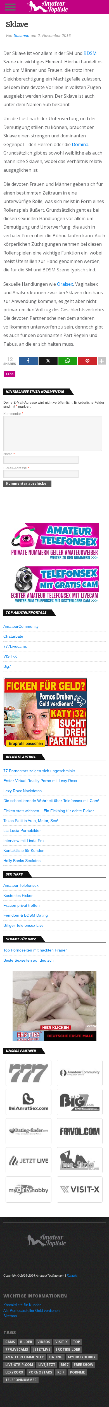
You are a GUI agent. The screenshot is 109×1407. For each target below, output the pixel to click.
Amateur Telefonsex (21, 885)
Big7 (7, 666)
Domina (80, 144)
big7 (64, 1364)
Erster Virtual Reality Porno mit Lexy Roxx (40, 780)
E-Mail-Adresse (16, 468)
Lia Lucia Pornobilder (22, 830)
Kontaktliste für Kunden (23, 850)
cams (10, 1341)
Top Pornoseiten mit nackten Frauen (35, 950)
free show (83, 1364)
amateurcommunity (24, 1357)
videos (43, 1341)
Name (9, 454)
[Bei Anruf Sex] (28, 1113)
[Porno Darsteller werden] (45, 745)
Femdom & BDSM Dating (25, 915)
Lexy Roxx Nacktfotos (22, 791)
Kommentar (13, 414)
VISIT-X (10, 656)
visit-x (61, 1341)
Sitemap (10, 1316)
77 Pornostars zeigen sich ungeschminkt (39, 771)
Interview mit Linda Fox (23, 840)
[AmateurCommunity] (80, 1084)
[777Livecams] (28, 1084)
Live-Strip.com (19, 1364)
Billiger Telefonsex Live (23, 925)
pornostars (40, 1372)
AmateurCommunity (21, 626)
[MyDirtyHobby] (28, 1201)
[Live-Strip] (80, 1172)
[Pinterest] (87, 361)
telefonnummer (21, 1379)
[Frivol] (80, 1143)
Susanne (21, 35)
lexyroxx (14, 1372)
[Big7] (80, 1113)
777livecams (16, 1349)
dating (56, 1357)
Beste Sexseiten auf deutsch (28, 960)
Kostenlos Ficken (18, 895)
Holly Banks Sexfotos (22, 860)
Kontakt (72, 1275)
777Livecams (15, 646)
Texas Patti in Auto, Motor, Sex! (30, 820)
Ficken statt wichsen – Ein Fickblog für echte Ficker (48, 811)
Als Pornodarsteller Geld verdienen (31, 1310)
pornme (77, 1372)
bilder (26, 1341)
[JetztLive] (28, 1172)
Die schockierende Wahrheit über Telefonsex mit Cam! (51, 800)
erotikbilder (68, 1349)
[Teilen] (28, 361)
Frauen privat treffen (21, 905)
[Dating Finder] (28, 1143)
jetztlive (41, 1349)
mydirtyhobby (82, 1357)
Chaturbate (13, 636)
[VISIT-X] (80, 1201)
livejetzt (46, 1364)
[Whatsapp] (67, 361)
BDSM (90, 53)
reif (61, 1372)
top (76, 1341)
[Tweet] (48, 361)
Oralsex (65, 284)
